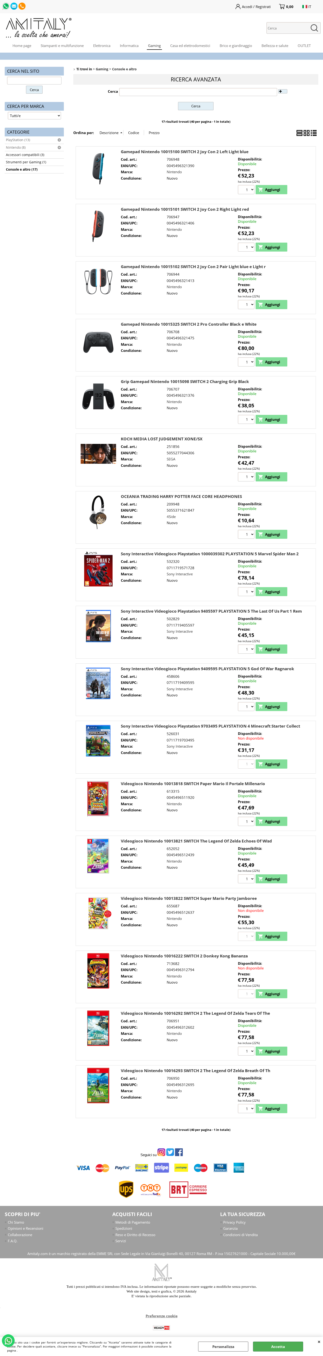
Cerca (113, 91)
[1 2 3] (247, 190)
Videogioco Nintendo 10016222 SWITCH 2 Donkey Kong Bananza (184, 956)
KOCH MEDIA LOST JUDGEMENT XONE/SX (161, 439)
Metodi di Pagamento (132, 1222)
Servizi (120, 1240)
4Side (171, 516)
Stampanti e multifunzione (62, 45)
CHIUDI (319, 1341)
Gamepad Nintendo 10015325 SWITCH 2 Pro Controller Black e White (189, 324)
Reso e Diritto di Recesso (135, 1234)
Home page (22, 45)
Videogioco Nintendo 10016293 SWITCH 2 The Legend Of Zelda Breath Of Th (195, 1070)
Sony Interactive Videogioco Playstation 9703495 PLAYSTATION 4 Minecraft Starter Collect (210, 726)
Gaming (154, 45)
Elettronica (101, 45)
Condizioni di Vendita (240, 1234)
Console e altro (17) (22, 169)
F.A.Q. (12, 1240)
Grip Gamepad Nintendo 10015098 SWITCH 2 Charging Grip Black (185, 381)
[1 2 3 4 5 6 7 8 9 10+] (247, 362)
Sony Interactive (180, 574)
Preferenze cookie (162, 1316)
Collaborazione (20, 1234)
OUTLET (304, 45)
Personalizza (223, 1346)
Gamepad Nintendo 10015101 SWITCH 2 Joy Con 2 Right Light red (185, 209)
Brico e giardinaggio (236, 45)
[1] (247, 305)
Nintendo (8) (16, 147)
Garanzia (230, 1228)
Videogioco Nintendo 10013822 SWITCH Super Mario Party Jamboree (189, 898)
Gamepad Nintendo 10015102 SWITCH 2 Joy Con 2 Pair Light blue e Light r (193, 266)
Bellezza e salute (275, 45)
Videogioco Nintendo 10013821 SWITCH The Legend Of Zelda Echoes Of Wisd (196, 841)
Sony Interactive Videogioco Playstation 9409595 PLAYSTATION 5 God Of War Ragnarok (207, 668)
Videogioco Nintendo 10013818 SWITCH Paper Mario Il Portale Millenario (193, 783)
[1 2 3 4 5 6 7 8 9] (247, 592)
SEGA (171, 459)
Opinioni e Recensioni (25, 1228)
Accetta (278, 1346)
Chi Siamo (16, 1222)
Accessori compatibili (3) (25, 155)
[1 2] (247, 707)
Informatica (129, 45)
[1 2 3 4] (247, 535)
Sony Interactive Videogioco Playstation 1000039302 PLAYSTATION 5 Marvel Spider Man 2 (210, 553)
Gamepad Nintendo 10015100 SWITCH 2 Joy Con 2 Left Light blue (185, 151)
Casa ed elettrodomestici (190, 45)
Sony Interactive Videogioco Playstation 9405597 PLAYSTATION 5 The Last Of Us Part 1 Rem (211, 611)
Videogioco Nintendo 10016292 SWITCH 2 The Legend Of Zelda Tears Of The (195, 1013)
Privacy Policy (234, 1222)
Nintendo (174, 171)
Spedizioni (123, 1228)
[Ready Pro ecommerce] (161, 1328)
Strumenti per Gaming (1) (26, 162)
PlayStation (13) (18, 140)
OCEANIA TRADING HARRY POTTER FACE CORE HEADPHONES (181, 496)
